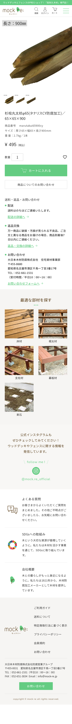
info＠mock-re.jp (47, 676)
